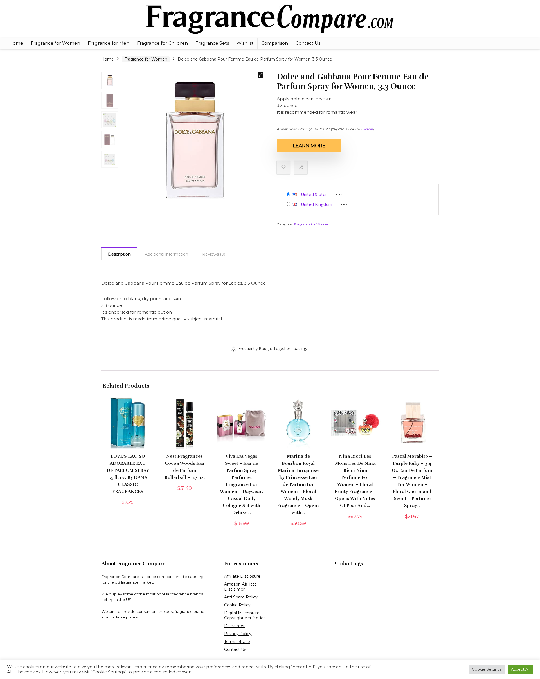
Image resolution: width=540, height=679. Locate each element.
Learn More (309, 145)
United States (314, 194)
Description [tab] (119, 254)
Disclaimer (234, 625)
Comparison (274, 43)
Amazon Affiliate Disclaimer (240, 587)
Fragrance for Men (108, 43)
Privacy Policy (237, 633)
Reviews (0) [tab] (213, 254)
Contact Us (308, 43)
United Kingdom (316, 204)
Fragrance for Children (162, 43)
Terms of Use (237, 641)
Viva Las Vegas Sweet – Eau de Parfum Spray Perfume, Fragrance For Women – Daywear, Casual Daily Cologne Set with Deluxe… (241, 484)
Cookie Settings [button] (486, 669)
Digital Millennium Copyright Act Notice (245, 615)
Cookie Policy (237, 604)
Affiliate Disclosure (242, 576)
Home (16, 43)
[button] (260, 75)
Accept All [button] (520, 669)
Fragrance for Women (55, 43)
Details (367, 129)
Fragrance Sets (212, 43)
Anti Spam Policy (241, 597)
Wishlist (245, 43)
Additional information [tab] (166, 254)
